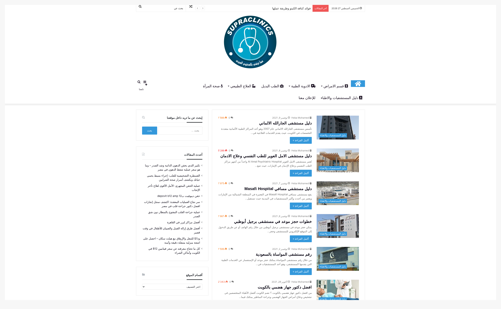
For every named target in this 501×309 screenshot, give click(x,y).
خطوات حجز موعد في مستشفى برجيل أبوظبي (273, 221)
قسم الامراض (334, 86)
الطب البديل (270, 86)
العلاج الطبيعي (241, 86)
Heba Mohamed (300, 117)
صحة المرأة (212, 86)
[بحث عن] (139, 81)
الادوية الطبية (301, 86)
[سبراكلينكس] (250, 43)
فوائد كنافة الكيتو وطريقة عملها (291, 8)
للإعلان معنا (307, 98)
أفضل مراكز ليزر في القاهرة (183, 222)
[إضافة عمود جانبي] (145, 81)
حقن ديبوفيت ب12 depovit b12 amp (178, 195)
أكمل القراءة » (301, 140)
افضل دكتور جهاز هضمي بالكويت (285, 287)
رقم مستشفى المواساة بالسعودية (284, 254)
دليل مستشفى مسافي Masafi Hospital (278, 189)
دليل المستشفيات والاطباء (340, 98)
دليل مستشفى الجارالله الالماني (285, 123)
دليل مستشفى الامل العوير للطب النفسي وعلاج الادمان (266, 156)
